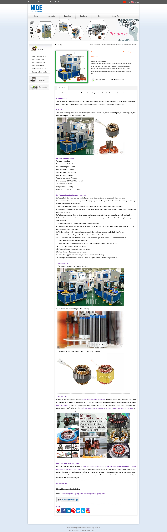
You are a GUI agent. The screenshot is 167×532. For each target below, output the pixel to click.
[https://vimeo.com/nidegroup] (83, 512)
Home (36, 16)
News (99, 16)
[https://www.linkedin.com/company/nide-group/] (68, 512)
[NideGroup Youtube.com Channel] (58, 512)
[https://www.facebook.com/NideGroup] (63, 512)
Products (83, 16)
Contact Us (115, 16)
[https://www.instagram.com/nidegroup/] (88, 512)
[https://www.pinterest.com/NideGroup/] (73, 512)
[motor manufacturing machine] (93, 458)
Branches (67, 16)
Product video (119, 79)
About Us (52, 16)
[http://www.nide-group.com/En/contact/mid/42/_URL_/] (67, 501)
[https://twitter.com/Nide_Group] (78, 512)
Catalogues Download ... (39, 72)
